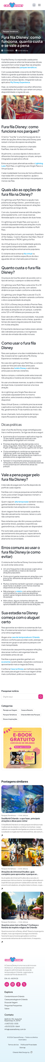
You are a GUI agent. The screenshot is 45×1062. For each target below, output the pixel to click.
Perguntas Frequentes (13, 1005)
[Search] (40, 696)
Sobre (6, 1008)
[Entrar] (34, 5)
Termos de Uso (13, 1045)
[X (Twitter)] (24, 984)
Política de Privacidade (29, 1045)
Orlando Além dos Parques (30, 715)
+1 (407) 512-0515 (11, 1023)
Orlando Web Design (20, 1052)
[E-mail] (6, 984)
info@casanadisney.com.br (15, 1029)
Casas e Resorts (27, 710)
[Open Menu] (39, 5)
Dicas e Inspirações (10, 719)
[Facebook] (18, 984)
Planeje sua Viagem (10, 710)
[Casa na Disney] (13, 959)
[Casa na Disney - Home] (13, 5)
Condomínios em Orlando (14, 996)
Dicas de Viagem (11, 1002)
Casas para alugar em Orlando (16, 999)
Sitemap (23, 1047)
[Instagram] (12, 984)
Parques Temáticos (10, 31)
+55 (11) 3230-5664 (12, 1026)
